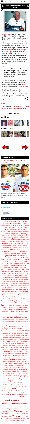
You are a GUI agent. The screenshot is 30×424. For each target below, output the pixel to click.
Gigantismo (4, 301)
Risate (9, 367)
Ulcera (7, 413)
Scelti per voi (6, 373)
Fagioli (4, 293)
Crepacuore (17, 271)
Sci (16, 373)
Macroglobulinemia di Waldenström (16, 319)
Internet (6, 309)
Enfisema (19, 287)
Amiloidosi (17, 225)
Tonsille (4, 409)
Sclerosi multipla (7, 375)
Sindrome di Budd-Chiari (14, 382)
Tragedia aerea (12, 409)
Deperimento (23, 277)
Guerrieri (21, 301)
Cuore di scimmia (7, 275)
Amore (23, 225)
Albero (16, 223)
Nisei (22, 94)
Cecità (27, 249)
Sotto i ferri (25, 389)
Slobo (26, 386)
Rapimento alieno (15, 365)
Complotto (10, 269)
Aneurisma (5, 229)
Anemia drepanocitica (14, 227)
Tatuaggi (19, 405)
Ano (21, 229)
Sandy (10, 369)
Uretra (18, 413)
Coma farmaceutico (11, 263)
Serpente (22, 379)
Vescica (3, 418)
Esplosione (11, 291)
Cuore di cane (15, 273)
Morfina (4, 337)
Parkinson (6, 351)
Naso (23, 337)
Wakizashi (23, 418)
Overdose (24, 345)
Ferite (8, 295)
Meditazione (18, 327)
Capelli (19, 247)
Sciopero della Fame (23, 373)
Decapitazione (16, 275)
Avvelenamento (16, 237)
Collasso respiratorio (12, 259)
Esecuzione (24, 289)
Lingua (27, 315)
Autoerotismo (17, 235)
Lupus (21, 317)
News (19, 339)
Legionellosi (4, 315)
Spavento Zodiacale (16, 391)
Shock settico (25, 381)
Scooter (15, 375)
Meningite (5, 329)
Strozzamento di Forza (7, 397)
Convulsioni (16, 269)
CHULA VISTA (7, 34)
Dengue (16, 277)
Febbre (23, 293)
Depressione (6, 279)
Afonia (12, 223)
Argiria (3, 231)
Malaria (8, 321)
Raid (9, 365)
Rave (21, 365)
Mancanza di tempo (22, 325)
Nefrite (3, 339)
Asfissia (12, 233)
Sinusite (18, 386)
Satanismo (6, 371)
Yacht (27, 418)
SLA (17, 367)
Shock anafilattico (16, 381)
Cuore (7, 273)
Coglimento (7, 256)
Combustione (21, 263)
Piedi (26, 355)
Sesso (26, 379)
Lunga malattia (13, 317)
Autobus (10, 235)
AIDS (16, 221)
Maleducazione (13, 325)
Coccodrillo (23, 253)
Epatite (25, 287)
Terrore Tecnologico (16, 407)
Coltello (24, 261)
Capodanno (25, 247)
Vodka (14, 418)
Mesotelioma (16, 329)
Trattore (19, 409)
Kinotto (6, 313)
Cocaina (12, 253)
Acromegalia (6, 223)
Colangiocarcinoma (18, 255)
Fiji (19, 295)
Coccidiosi (17, 253)
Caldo (26, 243)
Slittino (22, 386)
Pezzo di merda (15, 355)
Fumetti (11, 297)
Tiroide (27, 407)
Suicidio (21, 397)
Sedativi (4, 377)
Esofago (4, 291)
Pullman (15, 363)
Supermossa (21, 401)
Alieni (25, 223)
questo (21, 49)
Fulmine (5, 297)
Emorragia (6, 287)
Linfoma (22, 315)
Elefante (15, 285)
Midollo (22, 329)
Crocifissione (24, 271)
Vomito (18, 418)
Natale (26, 337)
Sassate (19, 369)
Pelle (14, 351)
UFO (3, 413)
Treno (23, 409)
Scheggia (12, 373)
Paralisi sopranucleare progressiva (19, 349)
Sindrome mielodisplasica (9, 386)
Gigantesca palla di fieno (20, 299)
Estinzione (18, 291)
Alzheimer (11, 225)
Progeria (18, 361)
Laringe (24, 313)
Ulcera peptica (12, 413)
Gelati (20, 297)
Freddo (26, 295)
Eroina (18, 289)
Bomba (13, 241)
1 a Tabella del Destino (9, 221)
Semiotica (17, 377)
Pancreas (22, 347)
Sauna (11, 371)
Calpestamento (7, 245)
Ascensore (7, 233)
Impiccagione (23, 303)
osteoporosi (21, 420)
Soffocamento (6, 389)
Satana (24, 369)
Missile (27, 330)
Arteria (7, 231)
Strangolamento (16, 394)
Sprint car (10, 393)
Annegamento (14, 229)
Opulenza (13, 343)
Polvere (24, 359)
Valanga (4, 416)
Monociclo (10, 335)
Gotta (17, 301)
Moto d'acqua (17, 337)
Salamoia (5, 369)
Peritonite (19, 351)
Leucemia (15, 315)
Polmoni (11, 359)
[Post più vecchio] (25, 151)
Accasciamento (23, 221)
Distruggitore (14, 281)
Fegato (4, 295)
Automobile (25, 235)
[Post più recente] (5, 151)
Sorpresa (19, 389)
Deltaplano (24, 275)
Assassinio (22, 233)
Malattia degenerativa (16, 321)
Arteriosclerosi (13, 231)
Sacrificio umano (23, 367)
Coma (3, 263)
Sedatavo (25, 375)
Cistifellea (6, 253)
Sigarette (5, 382)
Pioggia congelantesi (8, 357)
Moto (12, 337)
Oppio (8, 343)
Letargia (10, 315)
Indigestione (12, 305)
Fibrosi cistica (14, 295)
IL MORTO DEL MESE (15, 1)
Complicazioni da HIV (8, 267)
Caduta (17, 243)
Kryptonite (10, 313)
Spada (3, 391)
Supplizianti (5, 405)
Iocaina (24, 309)
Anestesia (24, 227)
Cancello (24, 245)
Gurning (26, 301)
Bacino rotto (24, 237)
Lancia (20, 313)
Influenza (5, 307)
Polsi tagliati (19, 359)
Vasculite (9, 416)
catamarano (9, 420)
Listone (5, 317)
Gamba (16, 297)
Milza (26, 329)
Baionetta (3, 239)
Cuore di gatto (23, 273)
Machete (4, 319)
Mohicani (5, 335)
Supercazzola (20, 399)
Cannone (15, 247)
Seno (21, 377)
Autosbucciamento (6, 237)
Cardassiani (4, 249)
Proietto (24, 361)
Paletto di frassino (10, 347)
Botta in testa (20, 241)
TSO (12, 405)
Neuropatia (14, 339)
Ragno (5, 365)
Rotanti (14, 367)
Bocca (9, 241)
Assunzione (4, 235)
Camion (14, 245)
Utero (26, 413)
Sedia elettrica (10, 377)
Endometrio (13, 287)
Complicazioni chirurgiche (17, 265)
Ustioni (22, 413)
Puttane (20, 363)
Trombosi (4, 411)
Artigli (18, 231)
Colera (9, 257)
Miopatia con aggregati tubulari (9, 330)
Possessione (6, 361)
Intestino (10, 309)
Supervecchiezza (17, 106)
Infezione (26, 305)
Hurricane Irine (10, 303)
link (3, 100)
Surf (9, 405)
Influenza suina (22, 307)
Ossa (9, 345)
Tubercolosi (11, 411)
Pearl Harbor (7, 49)
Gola (10, 301)
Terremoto (8, 407)
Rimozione (5, 367)
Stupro (15, 397)
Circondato (16, 251)
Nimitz (24, 84)
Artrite (22, 231)
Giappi (10, 51)
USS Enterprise (23, 86)
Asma (16, 233)
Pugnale (10, 363)
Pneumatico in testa (19, 357)
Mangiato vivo (5, 327)
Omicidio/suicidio (19, 341)
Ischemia (21, 311)
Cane (10, 247)
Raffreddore (26, 363)
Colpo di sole (18, 261)
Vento (26, 416)
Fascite (11, 293)
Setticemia (5, 381)
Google (14, 301)
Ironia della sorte (13, 311)
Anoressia (25, 229)
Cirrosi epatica (23, 251)
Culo (3, 273)
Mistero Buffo (20, 333)
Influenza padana (13, 307)
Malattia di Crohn (15, 323)
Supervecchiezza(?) (22, 403)
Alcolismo (21, 223)
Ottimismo (14, 345)
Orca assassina (20, 343)
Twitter (26, 411)
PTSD (2, 347)
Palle (17, 347)
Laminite (16, 313)
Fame (7, 293)
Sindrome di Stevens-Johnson (19, 384)
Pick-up (22, 355)
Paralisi (7, 349)
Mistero (12, 333)
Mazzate (12, 327)
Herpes (4, 303)
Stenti (3, 394)
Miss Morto (21, 330)
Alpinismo (4, 225)
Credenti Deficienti (7, 271)
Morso (8, 337)
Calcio (22, 243)
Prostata (4, 363)
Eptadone (9, 289)
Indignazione (19, 305)
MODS (25, 317)
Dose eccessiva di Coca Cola (13, 283)
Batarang (9, 239)
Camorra (19, 245)
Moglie (26, 333)
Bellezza (15, 239)
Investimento (18, 309)
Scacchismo (17, 371)
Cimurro (10, 251)
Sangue (14, 369)
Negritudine (8, 339)
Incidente (4, 305)
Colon (5, 261)
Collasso (17, 257)
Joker (26, 311)
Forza (22, 295)
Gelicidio (24, 297)
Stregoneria (24, 394)
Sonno (13, 389)
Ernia (14, 289)
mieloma (15, 420)
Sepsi (9, 379)
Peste (9, 355)
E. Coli (11, 285)
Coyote (27, 269)
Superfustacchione (11, 401)
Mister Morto (5, 333)
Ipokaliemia (5, 311)
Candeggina (5, 247)
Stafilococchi (24, 393)
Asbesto (26, 231)
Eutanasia (24, 291)
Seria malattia (15, 379)
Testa (23, 407)
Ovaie (19, 345)
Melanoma (25, 327)
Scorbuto (20, 375)
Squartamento (17, 393)
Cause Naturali (14, 249)
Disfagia (18, 279)
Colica (13, 257)
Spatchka (8, 391)
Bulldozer (11, 243)
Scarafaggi (24, 371)
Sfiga (10, 381)
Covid (22, 269)
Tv (23, 411)
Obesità (9, 341)
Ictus (16, 303)
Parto (11, 351)
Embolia (26, 285)
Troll (26, 409)
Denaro (12, 277)
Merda (10, 329)
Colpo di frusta (11, 261)
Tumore (18, 411)
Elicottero (21, 285)
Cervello (5, 251)
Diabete (12, 279)
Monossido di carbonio (20, 335)
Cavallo (22, 249)
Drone (7, 285)
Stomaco (8, 395)
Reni (24, 365)
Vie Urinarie (9, 418)
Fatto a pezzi (17, 293)
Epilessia (4, 289)
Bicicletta (22, 239)
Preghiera (12, 361)
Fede (26, 293)
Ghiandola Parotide (8, 299)
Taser (14, 405)
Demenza (6, 277)
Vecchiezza (22, 108)
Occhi (13, 341)
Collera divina (24, 259)
